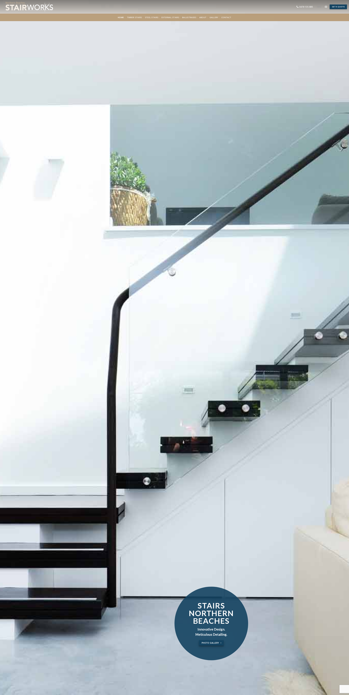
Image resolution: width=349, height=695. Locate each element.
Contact (226, 17)
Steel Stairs (151, 17)
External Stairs (170, 17)
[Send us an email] (326, 7)
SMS (319, 6)
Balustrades (189, 17)
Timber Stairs (134, 17)
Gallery (214, 17)
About (202, 17)
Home (121, 17)
